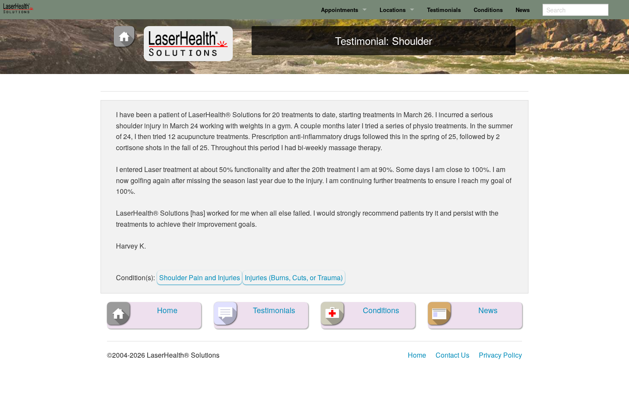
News (523, 10)
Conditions (488, 10)
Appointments (339, 10)
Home (417, 355)
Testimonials (444, 10)
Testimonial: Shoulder (383, 40)
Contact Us (452, 355)
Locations (393, 10)
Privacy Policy (500, 355)
